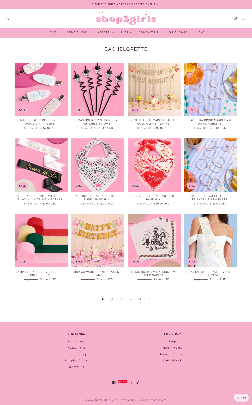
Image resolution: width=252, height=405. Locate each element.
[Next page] (149, 299)
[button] (7, 18)
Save (123, 381)
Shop (172, 341)
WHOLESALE (172, 360)
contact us (76, 366)
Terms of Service (172, 354)
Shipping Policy (76, 360)
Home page (76, 341)
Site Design (128, 400)
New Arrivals (172, 347)
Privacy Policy (76, 347)
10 (140, 298)
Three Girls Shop (106, 400)
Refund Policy (76, 354)
